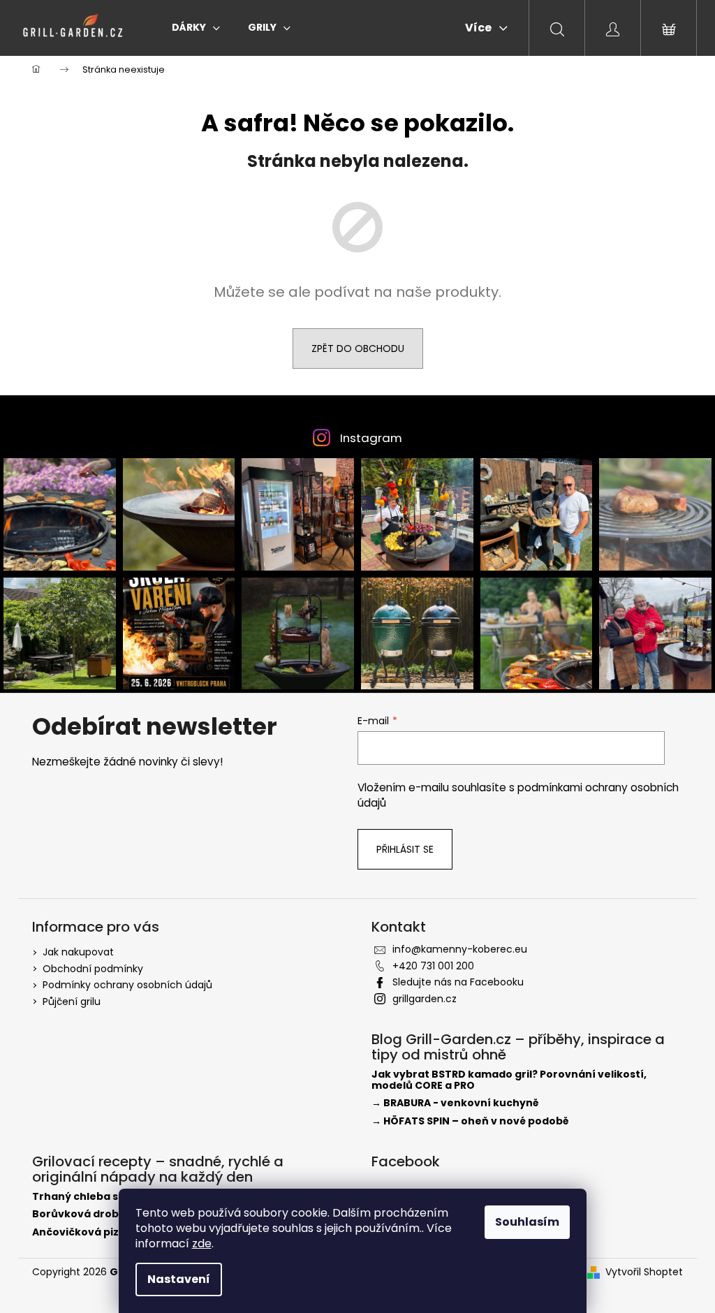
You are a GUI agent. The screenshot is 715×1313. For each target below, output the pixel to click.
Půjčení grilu (72, 1001)
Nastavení (178, 1279)
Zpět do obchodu (357, 348)
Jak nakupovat (78, 952)
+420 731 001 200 (433, 966)
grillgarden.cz (424, 999)
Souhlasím (527, 1222)
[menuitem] (196, 27)
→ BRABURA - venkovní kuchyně (455, 1103)
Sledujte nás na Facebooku (458, 982)
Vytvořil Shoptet (644, 1272)
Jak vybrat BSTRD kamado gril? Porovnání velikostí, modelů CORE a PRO (509, 1080)
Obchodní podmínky (93, 969)
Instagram (371, 438)
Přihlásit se (405, 849)
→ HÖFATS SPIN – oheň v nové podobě (470, 1121)
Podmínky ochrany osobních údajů (127, 985)
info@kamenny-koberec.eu (459, 949)
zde (202, 1243)
